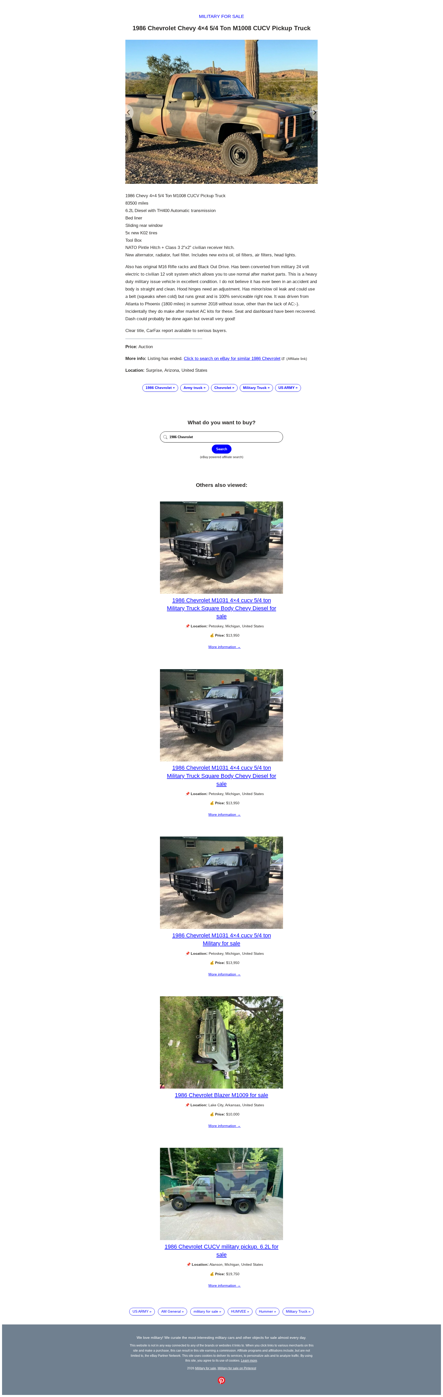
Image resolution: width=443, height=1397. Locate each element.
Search (221, 449)
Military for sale (221, 16)
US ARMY (286, 388)
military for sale (206, 1311)
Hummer (266, 1311)
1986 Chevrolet (159, 388)
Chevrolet (222, 388)
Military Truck (255, 388)
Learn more (249, 1360)
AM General (171, 1311)
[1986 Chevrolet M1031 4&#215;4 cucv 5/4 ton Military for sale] (221, 928)
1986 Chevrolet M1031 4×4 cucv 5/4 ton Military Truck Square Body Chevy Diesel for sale (221, 608)
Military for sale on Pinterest (237, 1368)
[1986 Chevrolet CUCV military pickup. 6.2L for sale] (221, 1239)
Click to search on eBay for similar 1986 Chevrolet (232, 358)
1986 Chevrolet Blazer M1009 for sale (221, 1095)
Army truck (193, 388)
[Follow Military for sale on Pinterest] (221, 1383)
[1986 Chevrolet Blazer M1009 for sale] (221, 1087)
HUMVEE (238, 1311)
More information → (224, 647)
